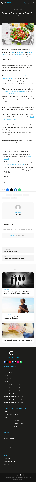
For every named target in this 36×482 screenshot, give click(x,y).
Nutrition (26, 195)
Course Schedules (8, 414)
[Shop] (25, 2)
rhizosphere (20, 52)
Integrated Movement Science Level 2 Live (13, 399)
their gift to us (18, 54)
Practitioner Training (8, 373)
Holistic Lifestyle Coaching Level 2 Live (12, 390)
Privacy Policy (7, 458)
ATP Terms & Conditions (9, 438)
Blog (14, 411)
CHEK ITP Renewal (8, 450)
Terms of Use (6, 464)
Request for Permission (9, 441)
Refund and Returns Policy (10, 461)
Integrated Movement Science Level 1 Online (14, 393)
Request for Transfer (8, 444)
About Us (15, 414)
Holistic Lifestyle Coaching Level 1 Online (13, 384)
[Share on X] (11, 189)
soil (13, 52)
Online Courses (7, 375)
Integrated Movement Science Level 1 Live (13, 396)
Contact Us (16, 420)
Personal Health (7, 378)
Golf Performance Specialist (10, 381)
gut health (9, 195)
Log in (12, 235)
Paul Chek (14, 197)
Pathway (6, 370)
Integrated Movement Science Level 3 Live (13, 402)
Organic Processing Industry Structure (14, 91)
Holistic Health (17, 195)
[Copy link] (19, 189)
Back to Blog (19, 9)
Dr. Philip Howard (14, 94)
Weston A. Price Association (16, 164)
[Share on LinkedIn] (15, 189)
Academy (6, 411)
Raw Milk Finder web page (12, 170)
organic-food (6, 197)
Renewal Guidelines (8, 435)
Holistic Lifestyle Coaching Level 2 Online (13, 387)
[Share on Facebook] (7, 189)
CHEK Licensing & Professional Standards (13, 447)
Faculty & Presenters (18, 423)
